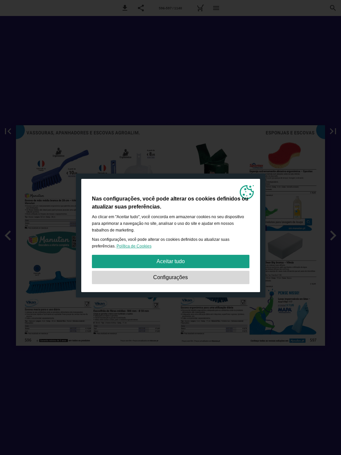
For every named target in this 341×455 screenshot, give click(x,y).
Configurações (170, 277)
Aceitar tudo (171, 261)
